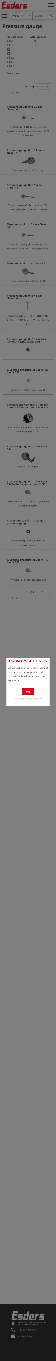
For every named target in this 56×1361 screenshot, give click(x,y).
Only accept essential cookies (28, 698)
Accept (28, 691)
